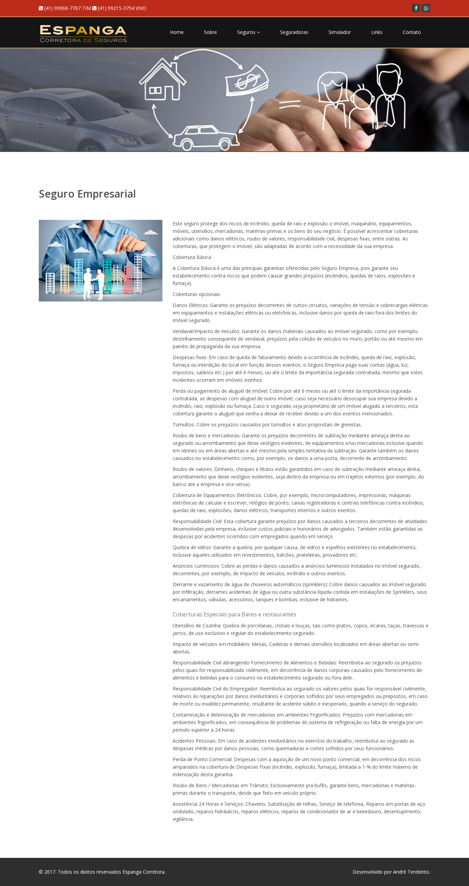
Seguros (247, 32)
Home (177, 32)
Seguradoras (294, 32)
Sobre (210, 32)
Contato (412, 32)
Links (376, 32)
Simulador (340, 32)
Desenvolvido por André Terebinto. (391, 872)
